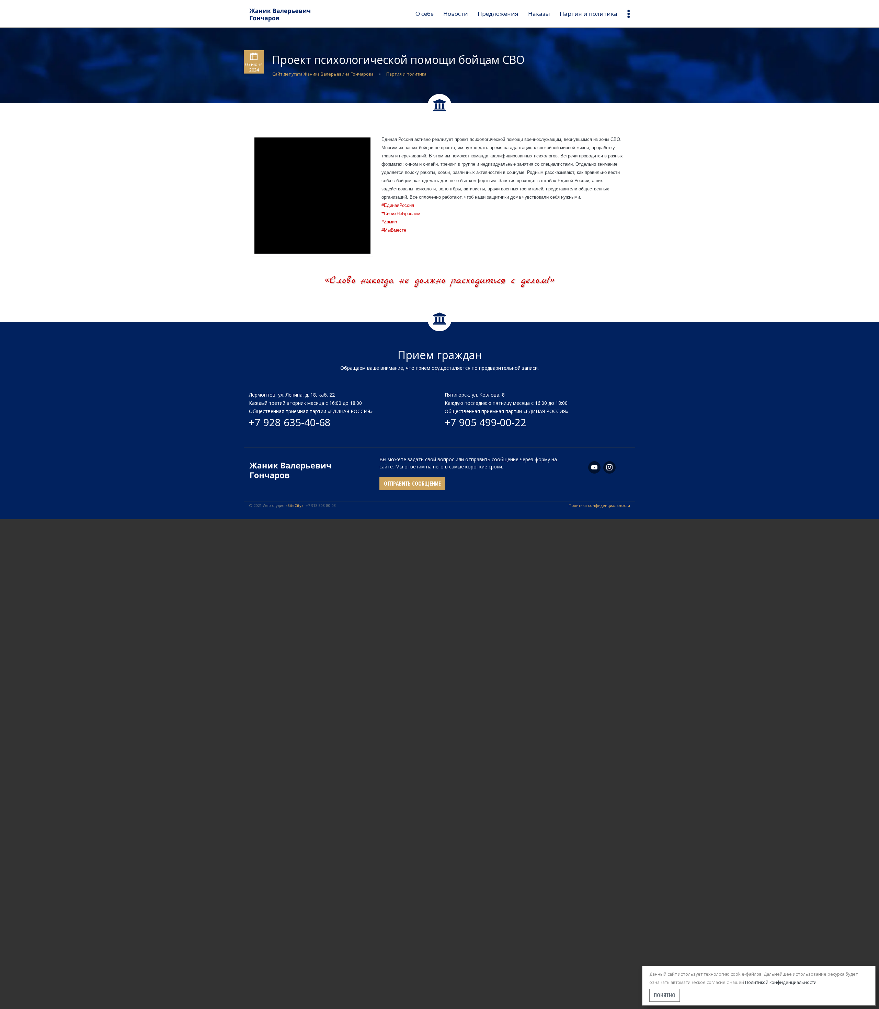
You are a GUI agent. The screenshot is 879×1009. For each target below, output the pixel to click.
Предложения (498, 14)
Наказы (539, 14)
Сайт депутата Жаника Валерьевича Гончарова (323, 74)
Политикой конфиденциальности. (781, 982)
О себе (424, 14)
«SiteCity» (294, 505)
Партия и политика (588, 14)
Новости (455, 14)
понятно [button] (664, 995)
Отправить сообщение (412, 483)
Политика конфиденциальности (599, 505)
